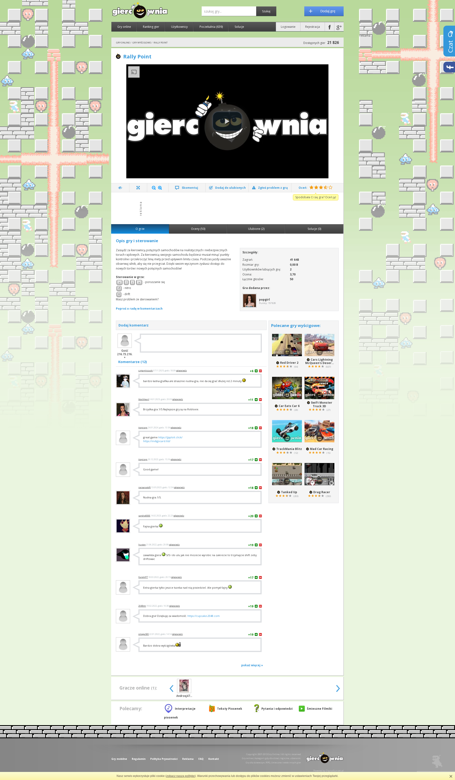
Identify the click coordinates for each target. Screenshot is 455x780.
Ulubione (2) (256, 229)
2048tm (142, 606)
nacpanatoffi (144, 487)
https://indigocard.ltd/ (156, 441)
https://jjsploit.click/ (170, 437)
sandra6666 (144, 515)
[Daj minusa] (260, 371)
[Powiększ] (160, 188)
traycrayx (142, 427)
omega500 (143, 634)
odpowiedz (181, 370)
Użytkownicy (179, 27)
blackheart (143, 399)
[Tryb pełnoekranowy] (138, 187)
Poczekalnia (211, 27)
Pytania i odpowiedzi (277, 709)
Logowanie (288, 27)
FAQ (201, 759)
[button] (227, 121)
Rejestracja (312, 27)
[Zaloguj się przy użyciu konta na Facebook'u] (329, 26)
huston (142, 544)
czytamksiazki (145, 370)
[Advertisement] (228, 207)
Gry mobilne (119, 759)
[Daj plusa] (256, 371)
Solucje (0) (314, 229)
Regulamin (139, 759)
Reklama (188, 759)
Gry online (124, 27)
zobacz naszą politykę (180, 776)
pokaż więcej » (252, 665)
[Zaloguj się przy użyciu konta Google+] (339, 26)
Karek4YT (143, 577)
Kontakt (213, 759)
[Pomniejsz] (154, 188)
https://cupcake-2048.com (203, 616)
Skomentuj (190, 188)
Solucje (239, 27)
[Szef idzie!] (120, 187)
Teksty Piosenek (229, 709)
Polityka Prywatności (163, 759)
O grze (140, 229)
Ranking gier (151, 27)
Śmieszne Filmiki (319, 709)
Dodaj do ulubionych (230, 188)
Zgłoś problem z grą (273, 188)
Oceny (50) (198, 229)
